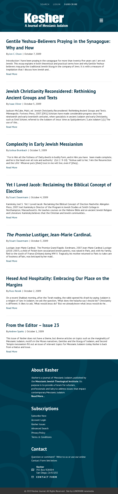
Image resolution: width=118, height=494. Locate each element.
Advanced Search (40, 428)
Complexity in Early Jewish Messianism (44, 144)
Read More (11, 73)
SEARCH (44, 4)
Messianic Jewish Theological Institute (56, 381)
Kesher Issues (38, 424)
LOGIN (57, 4)
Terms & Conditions (41, 436)
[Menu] (101, 20)
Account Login (38, 419)
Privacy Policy (38, 432)
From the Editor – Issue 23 (32, 325)
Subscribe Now (38, 415)
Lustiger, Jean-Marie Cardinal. (49, 235)
